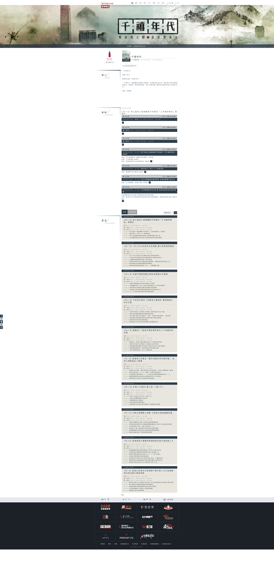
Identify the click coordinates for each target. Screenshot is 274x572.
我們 (162, 3)
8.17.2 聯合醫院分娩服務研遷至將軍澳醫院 (138, 484)
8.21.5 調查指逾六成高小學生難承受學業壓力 (139, 378)
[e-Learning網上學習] (126, 517)
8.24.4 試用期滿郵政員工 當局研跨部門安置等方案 (141, 348)
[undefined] (132, 3)
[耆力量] (147, 527)
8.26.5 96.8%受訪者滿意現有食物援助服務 (139, 291)
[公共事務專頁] (147, 517)
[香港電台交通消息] (102, 499)
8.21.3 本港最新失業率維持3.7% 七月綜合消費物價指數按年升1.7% (147, 374)
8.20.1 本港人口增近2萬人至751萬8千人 (138, 396)
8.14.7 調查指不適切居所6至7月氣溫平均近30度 (140, 462)
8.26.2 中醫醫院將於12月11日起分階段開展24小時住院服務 (144, 285)
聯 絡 (148, 499)
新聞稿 (103, 544)
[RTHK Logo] (106, 4)
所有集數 (126, 60)
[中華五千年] (147, 536)
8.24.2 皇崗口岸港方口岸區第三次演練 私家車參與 (141, 344)
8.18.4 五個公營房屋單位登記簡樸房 (136, 456)
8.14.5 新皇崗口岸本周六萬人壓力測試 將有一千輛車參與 (143, 458)
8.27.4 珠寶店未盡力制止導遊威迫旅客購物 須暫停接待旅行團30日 (147, 261)
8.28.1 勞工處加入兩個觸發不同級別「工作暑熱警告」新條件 (144, 231)
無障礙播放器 (155, 544)
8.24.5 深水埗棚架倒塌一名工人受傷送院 (138, 350)
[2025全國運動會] (105, 507)
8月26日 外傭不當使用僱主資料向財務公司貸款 (146, 274)
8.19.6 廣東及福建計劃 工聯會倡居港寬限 (138, 432)
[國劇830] (105, 517)
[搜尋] (178, 2)
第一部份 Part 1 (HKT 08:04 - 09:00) (138, 227)
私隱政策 (144, 544)
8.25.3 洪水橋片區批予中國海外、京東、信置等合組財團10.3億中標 (147, 316)
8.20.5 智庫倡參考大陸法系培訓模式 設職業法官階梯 (142, 404)
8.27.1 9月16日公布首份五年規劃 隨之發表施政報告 (141, 255)
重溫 (153, 3)
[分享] (123, 499)
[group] (167, 116)
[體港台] (126, 507)
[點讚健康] (147, 507)
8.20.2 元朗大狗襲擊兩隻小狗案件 (136, 398)
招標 (116, 544)
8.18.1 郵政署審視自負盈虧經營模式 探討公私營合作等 (142, 450)
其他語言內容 (166, 544)
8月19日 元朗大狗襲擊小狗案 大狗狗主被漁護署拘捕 (148, 413)
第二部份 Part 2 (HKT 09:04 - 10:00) (138, 229)
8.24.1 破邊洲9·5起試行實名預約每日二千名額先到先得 (143, 342)
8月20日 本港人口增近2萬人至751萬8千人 (144, 387)
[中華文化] (105, 527)
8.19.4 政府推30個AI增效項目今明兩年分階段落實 (141, 428)
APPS (158, 3)
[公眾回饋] (164, 499)
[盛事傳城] (168, 527)
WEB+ (149, 3)
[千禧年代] (123, 123)
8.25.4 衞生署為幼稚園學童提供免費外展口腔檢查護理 (142, 318)
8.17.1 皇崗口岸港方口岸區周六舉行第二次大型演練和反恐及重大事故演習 (149, 482)
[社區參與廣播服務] (168, 517)
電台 (140, 3)
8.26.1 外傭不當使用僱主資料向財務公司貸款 (139, 283)
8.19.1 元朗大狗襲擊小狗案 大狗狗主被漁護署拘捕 (141, 422)
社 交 (127, 499)
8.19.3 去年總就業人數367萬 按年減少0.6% (139, 426)
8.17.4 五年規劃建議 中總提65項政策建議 (139, 488)
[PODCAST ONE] (126, 536)
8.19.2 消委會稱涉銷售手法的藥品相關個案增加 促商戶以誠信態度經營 (148, 424)
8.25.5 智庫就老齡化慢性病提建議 (136, 320)
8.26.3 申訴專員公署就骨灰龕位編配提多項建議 (140, 287)
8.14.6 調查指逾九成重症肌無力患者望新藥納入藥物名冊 (143, 460)
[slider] (172, 116)
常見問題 (135, 544)
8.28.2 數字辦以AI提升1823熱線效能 (137, 233)
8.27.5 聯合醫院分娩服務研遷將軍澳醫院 (138, 263)
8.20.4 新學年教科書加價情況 (134, 402)
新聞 (144, 3)
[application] (149, 116)
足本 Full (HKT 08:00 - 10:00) (136, 225)
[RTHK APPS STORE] (105, 536)
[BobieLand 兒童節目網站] (168, 507)
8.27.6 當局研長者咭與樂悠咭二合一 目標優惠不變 (141, 265)
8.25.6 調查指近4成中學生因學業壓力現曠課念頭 (141, 322)
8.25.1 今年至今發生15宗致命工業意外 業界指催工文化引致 (144, 312)
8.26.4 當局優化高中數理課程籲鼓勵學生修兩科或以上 (142, 289)
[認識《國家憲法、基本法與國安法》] (126, 527)
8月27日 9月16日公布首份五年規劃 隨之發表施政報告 (149, 246)
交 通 (106, 499)
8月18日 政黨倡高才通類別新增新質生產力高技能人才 (149, 441)
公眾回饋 (170, 499)
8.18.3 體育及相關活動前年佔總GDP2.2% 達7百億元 (142, 454)
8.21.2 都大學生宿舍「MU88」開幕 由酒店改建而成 (142, 372)
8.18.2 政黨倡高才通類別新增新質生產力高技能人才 (141, 452)
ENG (170, 3)
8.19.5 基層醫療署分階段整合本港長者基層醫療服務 (141, 430)
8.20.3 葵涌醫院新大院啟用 (133, 400)
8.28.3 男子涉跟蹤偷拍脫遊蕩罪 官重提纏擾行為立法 (142, 235)
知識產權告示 (125, 544)
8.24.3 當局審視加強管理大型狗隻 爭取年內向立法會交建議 (144, 346)
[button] (123, 116)
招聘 (110, 544)
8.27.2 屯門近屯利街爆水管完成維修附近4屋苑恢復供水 (143, 257)
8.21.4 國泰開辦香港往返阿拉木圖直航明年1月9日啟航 (142, 376)
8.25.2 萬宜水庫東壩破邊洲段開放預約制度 (139, 314)
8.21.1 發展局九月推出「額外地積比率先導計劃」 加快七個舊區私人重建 (148, 370)
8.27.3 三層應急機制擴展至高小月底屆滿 (138, 259)
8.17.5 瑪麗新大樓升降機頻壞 (134, 490)
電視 (135, 3)
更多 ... (123, 495)
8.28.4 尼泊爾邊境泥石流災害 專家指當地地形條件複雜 (143, 237)
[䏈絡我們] (144, 499)
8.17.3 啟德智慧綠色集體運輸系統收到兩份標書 (140, 486)
